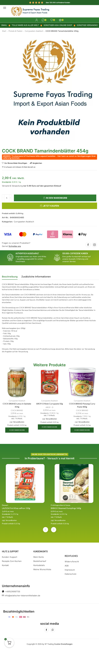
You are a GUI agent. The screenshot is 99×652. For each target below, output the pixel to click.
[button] (4, 7)
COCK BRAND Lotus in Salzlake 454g (17, 405)
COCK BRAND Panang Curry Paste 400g (82, 405)
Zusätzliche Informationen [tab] (36, 276)
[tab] (10, 277)
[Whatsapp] (52, 630)
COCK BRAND (17, 410)
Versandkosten (18, 422)
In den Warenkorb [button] (17, 430)
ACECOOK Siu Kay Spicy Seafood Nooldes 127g (72, 508)
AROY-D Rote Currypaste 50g (49, 403)
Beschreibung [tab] (10, 276)
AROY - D (49, 407)
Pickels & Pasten (15, 31)
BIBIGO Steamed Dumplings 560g (17, 508)
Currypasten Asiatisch (34, 31)
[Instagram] (94, 244)
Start (4, 31)
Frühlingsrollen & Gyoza (11, 505)
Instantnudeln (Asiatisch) (61, 505)
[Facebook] (88, 244)
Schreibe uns (15, 246)
